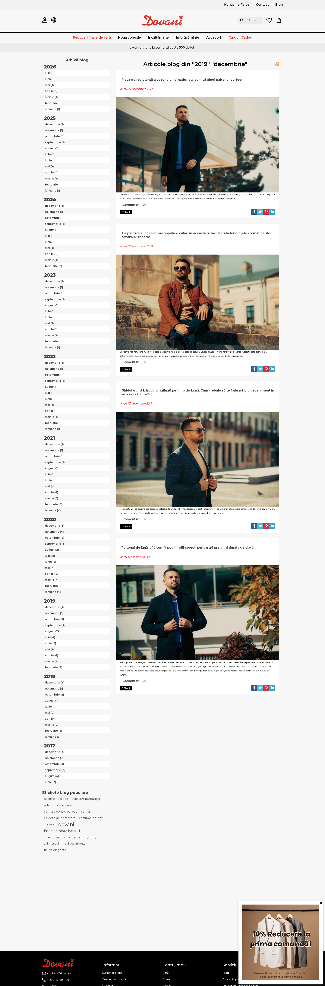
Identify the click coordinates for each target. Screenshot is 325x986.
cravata (49, 824)
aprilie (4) (51, 492)
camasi (86, 811)
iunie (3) (50, 643)
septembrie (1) (55, 142)
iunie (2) (50, 561)
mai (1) (49, 85)
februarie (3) (53, 730)
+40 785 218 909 (58, 980)
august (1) (51, 148)
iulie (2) (50, 555)
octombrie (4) (54, 537)
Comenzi (168, 979)
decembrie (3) (54, 525)
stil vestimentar (76, 843)
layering (90, 837)
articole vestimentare (59, 805)
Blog (226, 973)
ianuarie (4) (53, 510)
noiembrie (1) (54, 130)
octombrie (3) (54, 619)
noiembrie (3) (54, 758)
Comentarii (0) (133, 205)
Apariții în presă (232, 979)
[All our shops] (53, 20)
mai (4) (50, 486)
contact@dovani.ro (59, 973)
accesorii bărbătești (86, 799)
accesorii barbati (56, 799)
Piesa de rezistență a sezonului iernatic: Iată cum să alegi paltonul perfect (181, 79)
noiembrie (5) (54, 613)
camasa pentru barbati (60, 811)
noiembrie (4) (54, 531)
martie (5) (51, 498)
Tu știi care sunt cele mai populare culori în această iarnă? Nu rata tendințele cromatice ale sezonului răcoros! (195, 235)
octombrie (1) (54, 136)
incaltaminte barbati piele (62, 837)
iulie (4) (50, 637)
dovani (66, 824)
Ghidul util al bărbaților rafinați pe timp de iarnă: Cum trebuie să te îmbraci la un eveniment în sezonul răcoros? (197, 392)
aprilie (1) (51, 91)
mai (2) (49, 712)
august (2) (52, 549)
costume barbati (91, 818)
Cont (165, 973)
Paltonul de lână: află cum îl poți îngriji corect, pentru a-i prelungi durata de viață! (187, 547)
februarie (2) (53, 266)
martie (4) (51, 580)
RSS (277, 64)
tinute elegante (55, 850)
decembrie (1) (54, 124)
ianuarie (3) (53, 736)
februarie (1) (53, 103)
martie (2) (51, 724)
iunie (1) (50, 79)
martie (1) (51, 97)
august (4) (52, 776)
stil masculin (52, 843)
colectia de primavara (59, 818)
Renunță (311, 20)
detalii (125, 212)
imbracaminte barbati (62, 831)
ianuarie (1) (52, 109)
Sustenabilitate (112, 973)
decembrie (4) (55, 607)
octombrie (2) (54, 694)
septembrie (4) (55, 625)
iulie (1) (49, 73)
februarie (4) (53, 504)
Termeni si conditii (114, 979)
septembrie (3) (55, 543)
